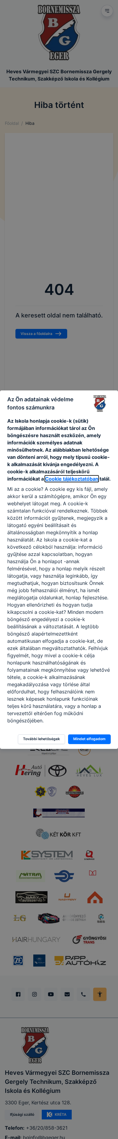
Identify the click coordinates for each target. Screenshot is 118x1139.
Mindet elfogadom (89, 739)
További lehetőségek (41, 739)
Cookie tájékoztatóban (71, 479)
